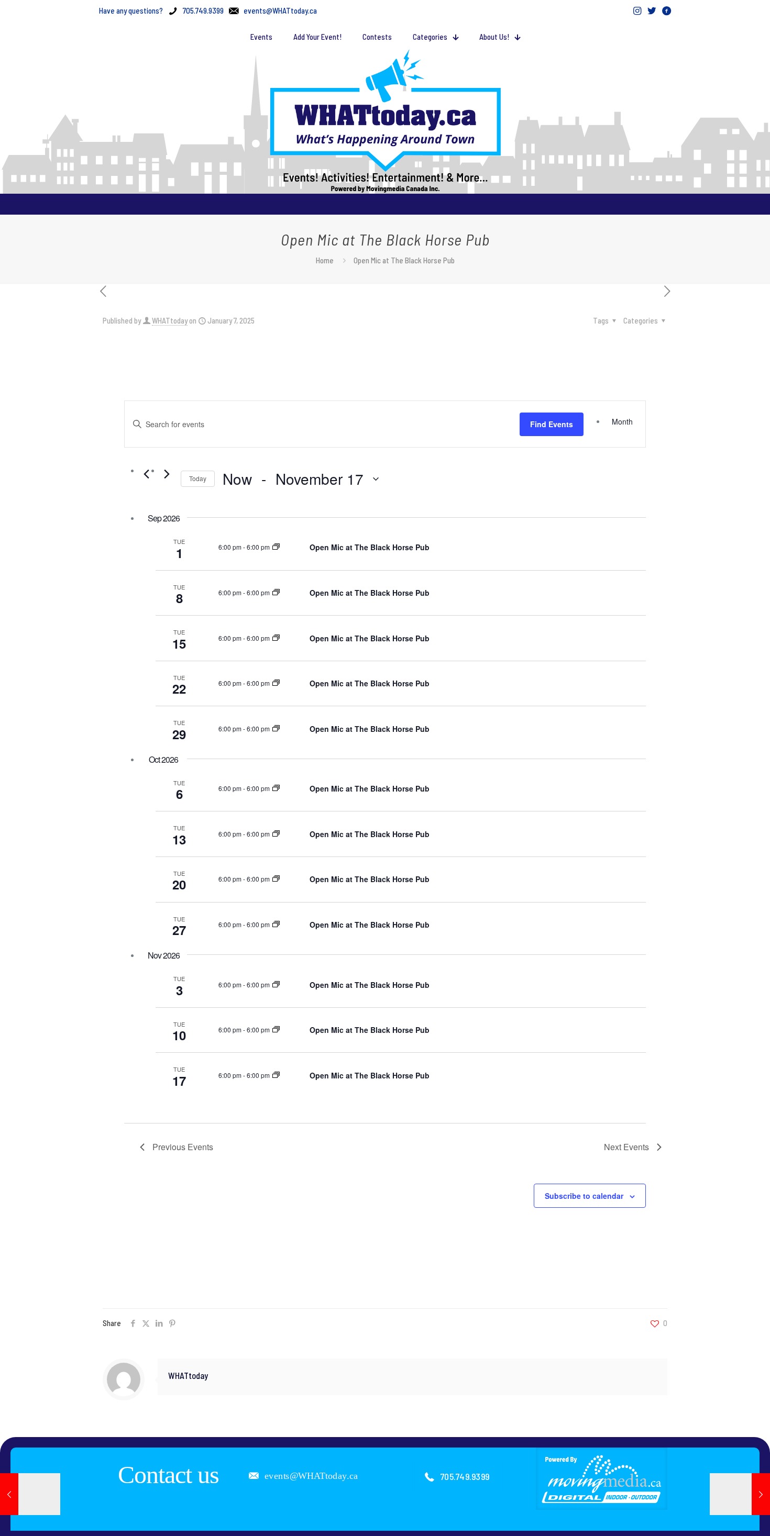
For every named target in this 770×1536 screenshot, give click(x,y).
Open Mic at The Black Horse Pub (370, 547)
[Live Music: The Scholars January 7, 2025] (740, 1494)
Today (197, 478)
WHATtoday (170, 320)
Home (325, 260)
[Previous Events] (146, 474)
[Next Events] (166, 474)
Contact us (168, 1474)
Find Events (551, 424)
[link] (602, 1478)
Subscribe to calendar (584, 1195)
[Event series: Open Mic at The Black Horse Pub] (276, 546)
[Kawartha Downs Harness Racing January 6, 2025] (30, 1494)
